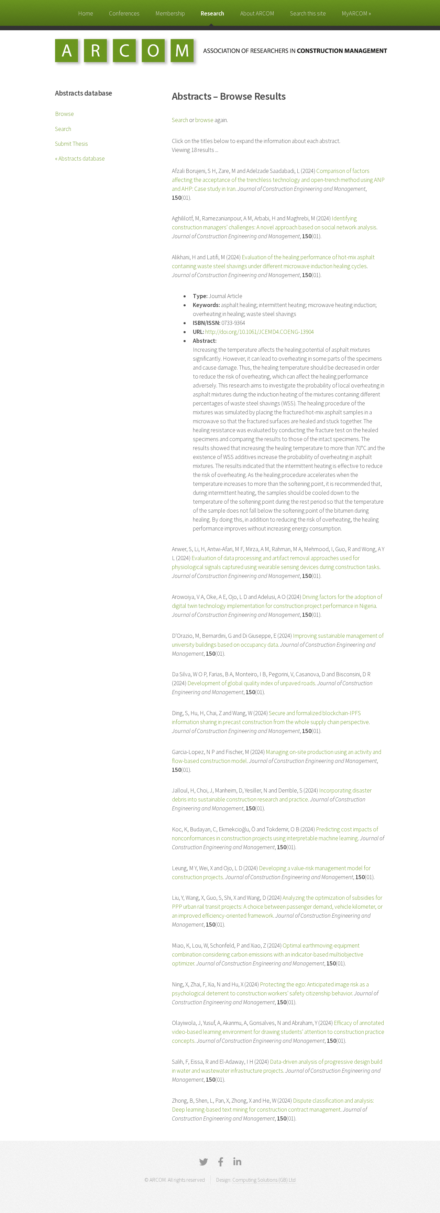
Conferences (124, 13)
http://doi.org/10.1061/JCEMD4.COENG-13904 (259, 332)
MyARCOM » (356, 13)
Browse (64, 114)
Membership (170, 13)
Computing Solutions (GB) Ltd (264, 1180)
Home (85, 13)
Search (63, 129)
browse (204, 120)
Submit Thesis (71, 143)
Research (212, 13)
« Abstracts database (80, 158)
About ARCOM (257, 13)
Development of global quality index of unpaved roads (251, 683)
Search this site (308, 13)
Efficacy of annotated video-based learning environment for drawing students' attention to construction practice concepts (278, 1032)
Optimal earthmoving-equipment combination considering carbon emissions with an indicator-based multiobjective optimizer (267, 954)
